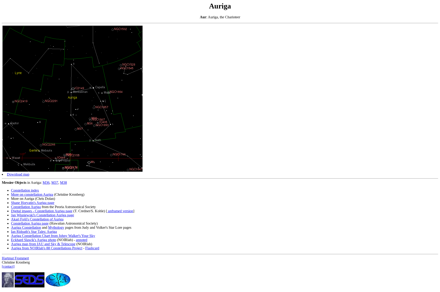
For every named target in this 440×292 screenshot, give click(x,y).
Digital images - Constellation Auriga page (41, 211)
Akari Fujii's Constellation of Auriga (37, 219)
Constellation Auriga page (30, 223)
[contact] (8, 266)
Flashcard (92, 248)
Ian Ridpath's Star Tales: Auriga (34, 232)
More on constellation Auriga (32, 194)
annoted (81, 240)
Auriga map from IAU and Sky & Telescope (43, 244)
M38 (63, 183)
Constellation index (25, 190)
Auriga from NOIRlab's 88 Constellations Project (46, 248)
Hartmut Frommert (15, 258)
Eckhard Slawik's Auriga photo (33, 240)
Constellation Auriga (26, 207)
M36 (46, 183)
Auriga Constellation (26, 227)
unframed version (120, 211)
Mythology (56, 227)
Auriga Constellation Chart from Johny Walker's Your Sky (53, 236)
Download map (18, 174)
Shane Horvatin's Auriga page (32, 203)
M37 (54, 183)
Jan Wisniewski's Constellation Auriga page (42, 215)
